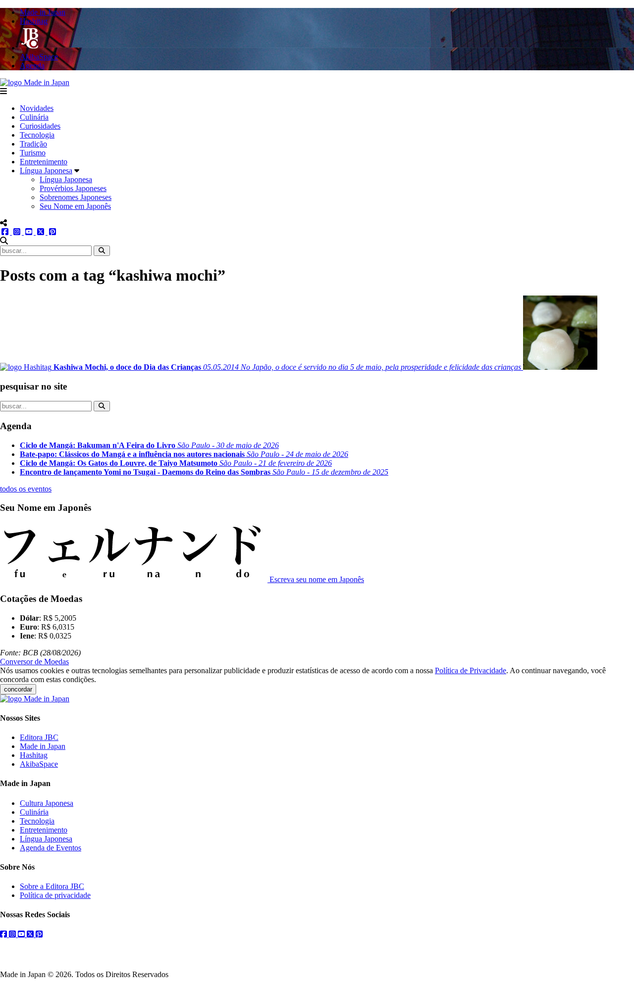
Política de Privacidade (470, 670)
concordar (18, 689)
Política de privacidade (55, 895)
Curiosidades (40, 126)
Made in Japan (42, 746)
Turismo (33, 152)
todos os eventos (26, 489)
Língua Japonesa (46, 170)
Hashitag (34, 755)
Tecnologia (37, 135)
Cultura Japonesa (46, 803)
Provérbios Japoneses (73, 188)
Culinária (34, 117)
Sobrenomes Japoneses (75, 197)
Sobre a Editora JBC (52, 886)
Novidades (36, 108)
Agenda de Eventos (50, 847)
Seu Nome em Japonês (75, 206)
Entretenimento (43, 161)
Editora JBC (39, 737)
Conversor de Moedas (34, 661)
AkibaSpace (39, 764)
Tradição (33, 144)
